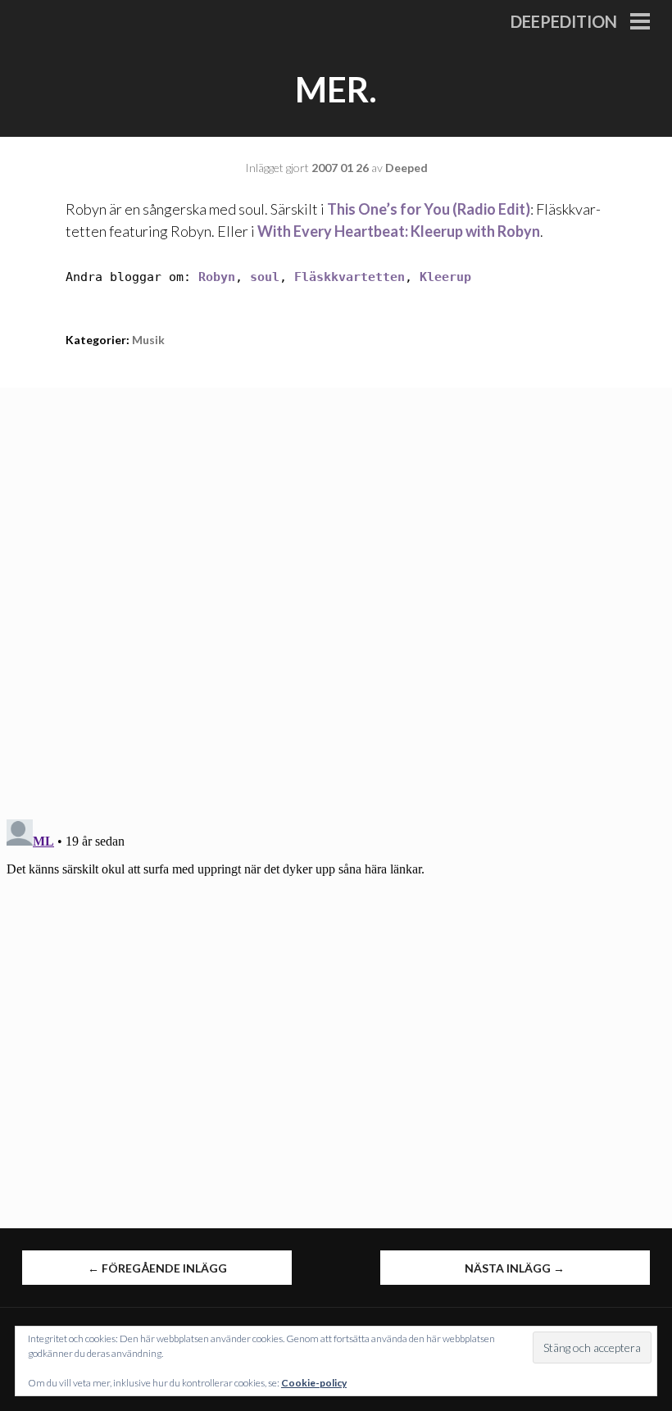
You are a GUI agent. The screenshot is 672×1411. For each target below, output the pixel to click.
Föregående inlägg (157, 1268)
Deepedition (564, 21)
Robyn (216, 277)
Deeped (406, 168)
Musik (148, 340)
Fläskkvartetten (349, 277)
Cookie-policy (314, 1383)
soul (264, 277)
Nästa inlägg (515, 1268)
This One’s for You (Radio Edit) (428, 209)
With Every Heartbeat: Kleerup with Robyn (398, 231)
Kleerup (445, 277)
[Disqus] (336, 592)
